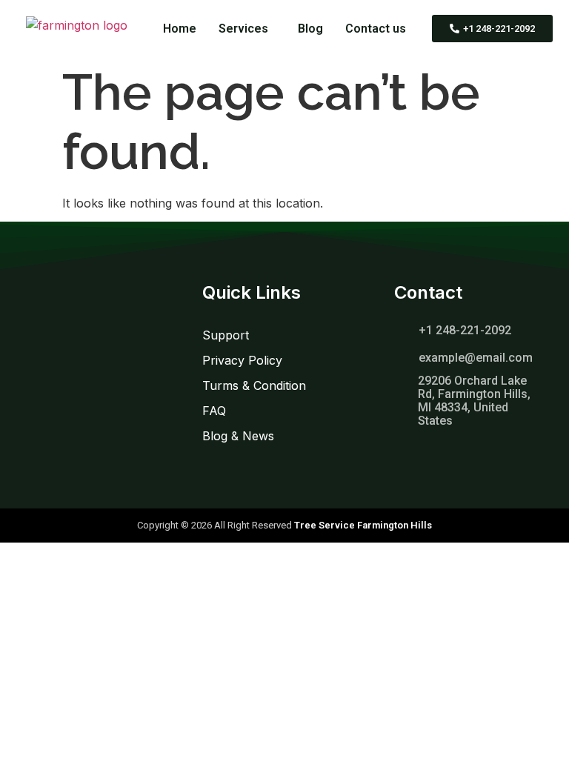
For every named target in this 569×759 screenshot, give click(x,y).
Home (179, 28)
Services (243, 28)
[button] (247, 29)
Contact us (375, 28)
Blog (310, 28)
